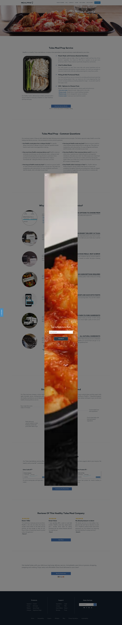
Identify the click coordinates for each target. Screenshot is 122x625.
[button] (1, 312)
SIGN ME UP (61, 338)
